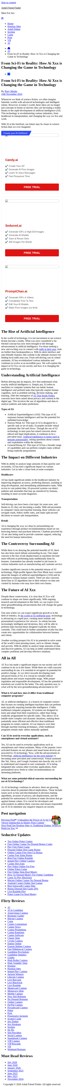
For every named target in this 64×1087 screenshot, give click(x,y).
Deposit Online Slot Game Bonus (23, 849)
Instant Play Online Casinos (21, 861)
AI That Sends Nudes (44, 395)
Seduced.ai (13, 225)
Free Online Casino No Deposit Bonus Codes (29, 844)
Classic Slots (13, 938)
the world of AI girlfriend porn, (36, 615)
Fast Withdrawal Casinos (19, 949)
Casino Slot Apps (16, 863)
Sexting (11, 32)
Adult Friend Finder (11, 7)
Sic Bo (10, 1030)
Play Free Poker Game (18, 847)
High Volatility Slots (17, 963)
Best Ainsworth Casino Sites (21, 886)
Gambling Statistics (16, 954)
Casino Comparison (17, 924)
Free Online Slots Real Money (22, 872)
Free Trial (32, 187)
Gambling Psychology (18, 952)
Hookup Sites (14, 26)
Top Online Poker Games (19, 841)
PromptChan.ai (16, 291)
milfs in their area (47, 349)
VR (9, 40)
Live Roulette (14, 985)
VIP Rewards (14, 1043)
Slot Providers (14, 1032)
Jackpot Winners (15, 974)
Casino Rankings (15, 932)
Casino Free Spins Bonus (19, 855)
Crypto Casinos (15, 940)
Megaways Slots (15, 991)
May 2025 (12, 1076)
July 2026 (12, 1062)
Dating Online (14, 943)
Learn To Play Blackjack (19, 877)
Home (10, 23)
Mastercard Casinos (17, 988)
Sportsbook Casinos (17, 1038)
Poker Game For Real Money (22, 894)
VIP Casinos (13, 1041)
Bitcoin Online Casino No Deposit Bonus (27, 880)
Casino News (14, 927)
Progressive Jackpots (17, 1016)
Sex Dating (12, 1021)
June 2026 (12, 1065)
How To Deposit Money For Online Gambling (30, 874)
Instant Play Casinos (17, 971)
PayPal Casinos (15, 1005)
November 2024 (15, 1079)
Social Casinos (14, 1035)
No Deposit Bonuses (17, 999)
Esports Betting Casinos (19, 946)
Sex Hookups (14, 1024)
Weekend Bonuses (16, 1049)
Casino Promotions (16, 929)
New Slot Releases (16, 996)
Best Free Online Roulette (20, 858)
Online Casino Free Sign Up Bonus (24, 852)
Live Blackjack (14, 982)
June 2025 (12, 1073)
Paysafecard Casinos (17, 1007)
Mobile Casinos (15, 993)
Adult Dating (13, 29)
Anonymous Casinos (17, 913)
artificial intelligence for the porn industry (33, 755)
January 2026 (14, 1068)
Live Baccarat (14, 979)
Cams (10, 34)
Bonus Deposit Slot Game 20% (22, 888)
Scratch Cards (14, 1018)
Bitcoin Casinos (15, 918)
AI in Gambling (15, 910)
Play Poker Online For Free (20, 866)
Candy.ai (11, 160)
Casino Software (15, 935)
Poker (10, 1010)
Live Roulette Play (16, 891)
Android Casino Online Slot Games (24, 883)
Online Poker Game (17, 869)
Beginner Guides (15, 915)
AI (8, 43)
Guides (10, 957)
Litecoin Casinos (15, 977)
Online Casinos (15, 1002)
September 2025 (15, 1070)
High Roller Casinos (17, 960)
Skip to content (8, 2)
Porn (9, 37)
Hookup (11, 966)
